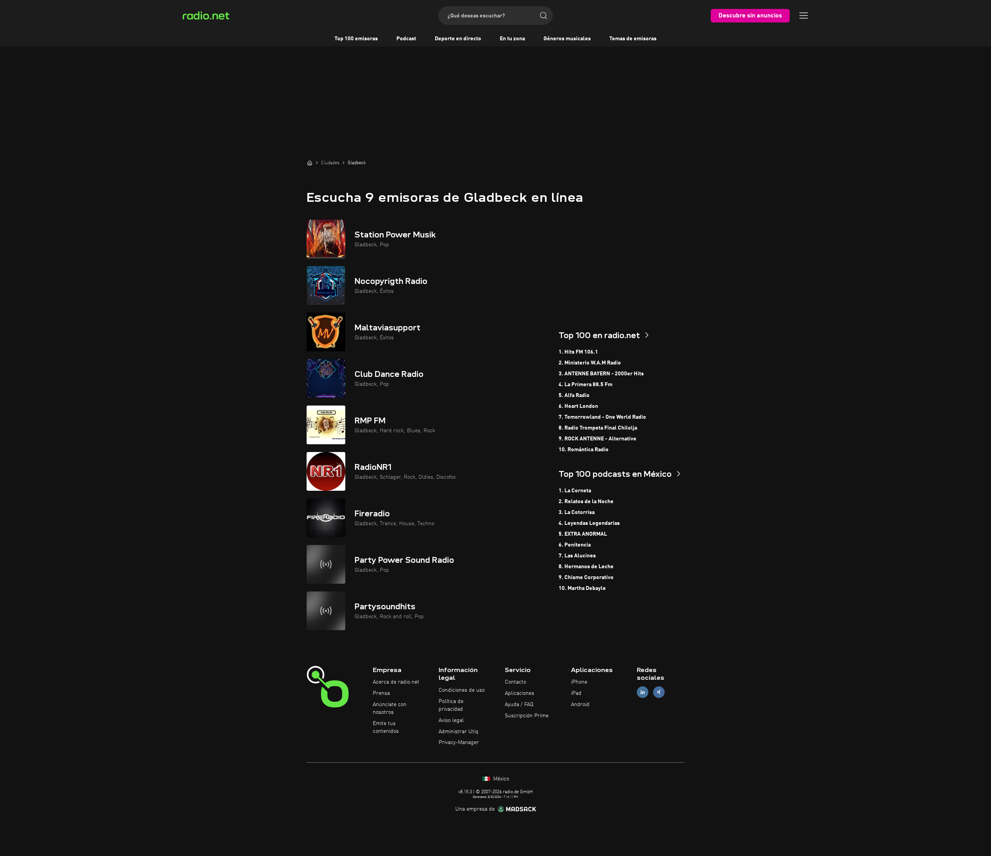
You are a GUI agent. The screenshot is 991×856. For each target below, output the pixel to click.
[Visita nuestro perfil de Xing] (659, 692)
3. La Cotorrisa (577, 512)
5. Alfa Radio (574, 395)
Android (580, 704)
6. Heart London (578, 406)
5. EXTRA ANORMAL (583, 534)
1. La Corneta (575, 490)
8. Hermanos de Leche (586, 566)
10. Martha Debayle (582, 588)
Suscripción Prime (527, 715)
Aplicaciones (519, 693)
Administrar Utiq (458, 731)
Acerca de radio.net (396, 682)
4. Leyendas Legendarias (589, 523)
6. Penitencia (575, 545)
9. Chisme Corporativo (586, 577)
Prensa (381, 693)
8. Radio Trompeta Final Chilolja (598, 428)
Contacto (515, 682)
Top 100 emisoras (356, 38)
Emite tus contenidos (386, 727)
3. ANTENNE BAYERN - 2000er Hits (601, 373)
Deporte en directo (458, 38)
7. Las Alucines (577, 556)
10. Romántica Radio (584, 449)
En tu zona (512, 38)
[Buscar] (543, 15)
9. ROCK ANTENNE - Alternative (597, 439)
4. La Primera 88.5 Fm (585, 384)
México (500, 779)
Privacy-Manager (459, 742)
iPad (576, 693)
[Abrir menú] (803, 15)
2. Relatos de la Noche (586, 501)
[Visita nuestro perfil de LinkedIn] (643, 692)
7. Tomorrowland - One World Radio (602, 417)
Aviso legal (451, 720)
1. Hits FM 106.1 (578, 352)
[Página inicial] (310, 163)
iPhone (579, 682)
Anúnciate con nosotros (389, 708)
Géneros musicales (567, 38)
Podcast (406, 38)
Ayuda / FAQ (519, 704)
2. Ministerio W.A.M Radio (590, 363)
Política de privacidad (451, 705)
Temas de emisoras (633, 38)
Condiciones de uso (462, 690)
